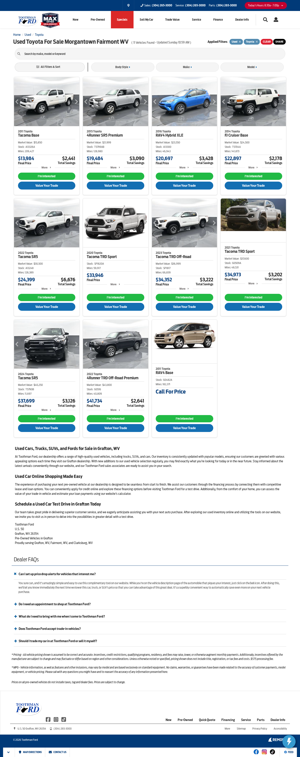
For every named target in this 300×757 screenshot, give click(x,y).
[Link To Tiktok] (272, 754)
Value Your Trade (46, 185)
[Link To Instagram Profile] (56, 719)
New (75, 19)
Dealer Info (242, 19)
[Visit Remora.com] (277, 740)
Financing (228, 720)
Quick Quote (207, 720)
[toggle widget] (289, 741)
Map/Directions (32, 752)
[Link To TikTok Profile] (63, 719)
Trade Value (172, 19)
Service (196, 19)
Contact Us (59, 752)
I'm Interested (46, 176)
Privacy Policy (259, 728)
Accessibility (280, 728)
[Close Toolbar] (9, 752)
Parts (260, 720)
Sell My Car (146, 19)
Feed (290, 752)
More (44, 167)
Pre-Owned (98, 19)
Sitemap (241, 728)
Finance (218, 19)
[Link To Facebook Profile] (48, 719)
